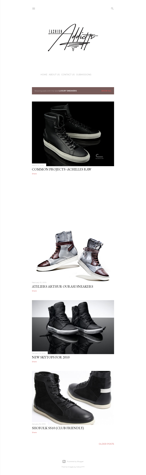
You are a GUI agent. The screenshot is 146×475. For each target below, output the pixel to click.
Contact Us (68, 74)
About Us (54, 74)
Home (43, 74)
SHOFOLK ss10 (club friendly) (58, 428)
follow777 (81, 467)
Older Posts (106, 444)
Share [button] (34, 174)
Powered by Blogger (75, 461)
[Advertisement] (73, 202)
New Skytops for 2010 (51, 357)
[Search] (112, 8)
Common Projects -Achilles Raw (61, 169)
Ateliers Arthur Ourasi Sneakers (62, 286)
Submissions (83, 74)
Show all (106, 91)
